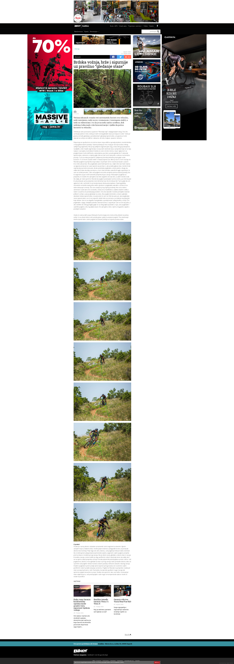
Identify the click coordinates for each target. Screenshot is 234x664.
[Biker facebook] (157, 26)
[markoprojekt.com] (146, 71)
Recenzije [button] (93, 31)
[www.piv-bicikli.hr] (146, 119)
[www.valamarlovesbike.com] (146, 46)
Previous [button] (85, 111)
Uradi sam (123, 26)
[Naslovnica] (82, 26)
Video (146, 26)
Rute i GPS (114, 26)
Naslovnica (78, 31)
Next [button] (129, 111)
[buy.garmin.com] (117, 11)
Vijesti (151, 26)
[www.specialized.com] (146, 95)
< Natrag (76, 49)
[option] (88, 112)
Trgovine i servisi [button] (134, 26)
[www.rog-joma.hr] (49, 87)
